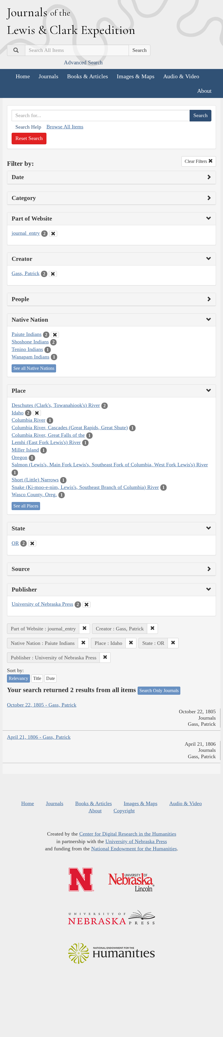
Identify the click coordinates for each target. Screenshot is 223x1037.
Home (23, 76)
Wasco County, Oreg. (34, 494)
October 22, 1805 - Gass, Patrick (41, 705)
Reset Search (29, 138)
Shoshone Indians (30, 342)
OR (15, 543)
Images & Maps (135, 76)
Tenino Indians (27, 349)
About (204, 91)
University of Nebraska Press (42, 604)
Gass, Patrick (25, 273)
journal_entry (26, 233)
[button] (84, 628)
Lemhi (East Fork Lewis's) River (46, 442)
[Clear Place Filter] (37, 413)
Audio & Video (181, 76)
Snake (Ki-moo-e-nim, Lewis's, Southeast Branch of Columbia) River (85, 487)
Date (50, 678)
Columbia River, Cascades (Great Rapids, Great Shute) (70, 427)
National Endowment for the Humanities (134, 849)
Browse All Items (64, 127)
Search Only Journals (159, 690)
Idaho (18, 413)
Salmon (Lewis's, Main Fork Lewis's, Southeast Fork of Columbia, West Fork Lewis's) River (110, 464)
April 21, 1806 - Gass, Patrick (39, 737)
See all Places (25, 505)
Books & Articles (87, 76)
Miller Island (25, 450)
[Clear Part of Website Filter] (53, 233)
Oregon (19, 457)
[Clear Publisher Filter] (86, 604)
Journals (48, 76)
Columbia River (28, 420)
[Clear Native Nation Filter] (55, 335)
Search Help (28, 127)
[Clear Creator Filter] (53, 274)
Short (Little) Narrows (35, 480)
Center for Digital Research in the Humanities (127, 834)
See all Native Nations (33, 368)
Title (37, 678)
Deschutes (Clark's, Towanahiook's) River (56, 405)
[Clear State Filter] (32, 543)
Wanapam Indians (30, 357)
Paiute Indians (27, 334)
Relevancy (18, 678)
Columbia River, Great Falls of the (48, 435)
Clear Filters (196, 161)
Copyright (124, 811)
